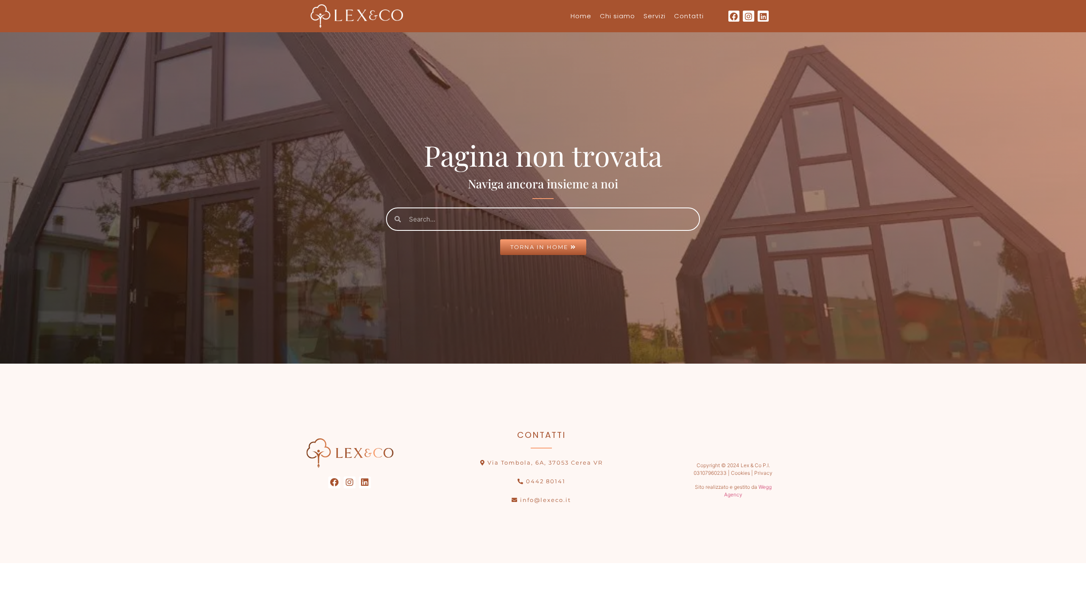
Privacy (763, 473)
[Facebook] (734, 16)
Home (581, 15)
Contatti (689, 15)
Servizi (655, 15)
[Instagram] (748, 16)
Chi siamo (617, 15)
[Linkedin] (763, 16)
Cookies (740, 473)
